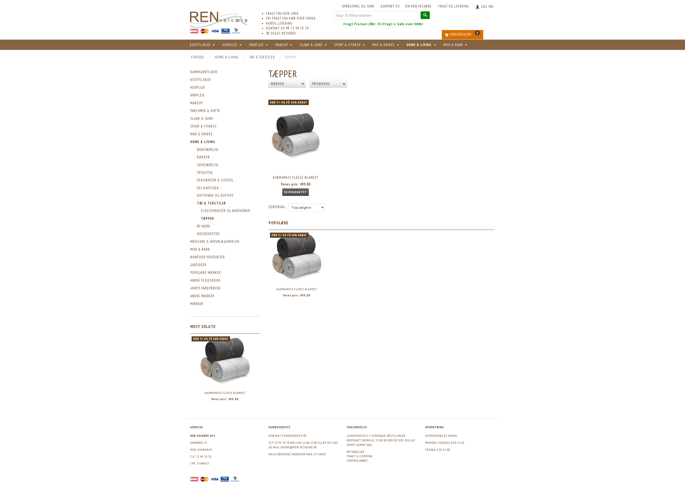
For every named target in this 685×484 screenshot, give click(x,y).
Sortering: (277, 207)
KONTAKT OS (390, 6)
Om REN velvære (418, 6)
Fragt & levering (359, 456)
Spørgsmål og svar (358, 6)
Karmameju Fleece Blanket (225, 393)
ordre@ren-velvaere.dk (299, 447)
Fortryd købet (357, 461)
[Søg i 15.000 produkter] (425, 15)
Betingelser (355, 452)
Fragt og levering (453, 6)
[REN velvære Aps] (218, 18)
